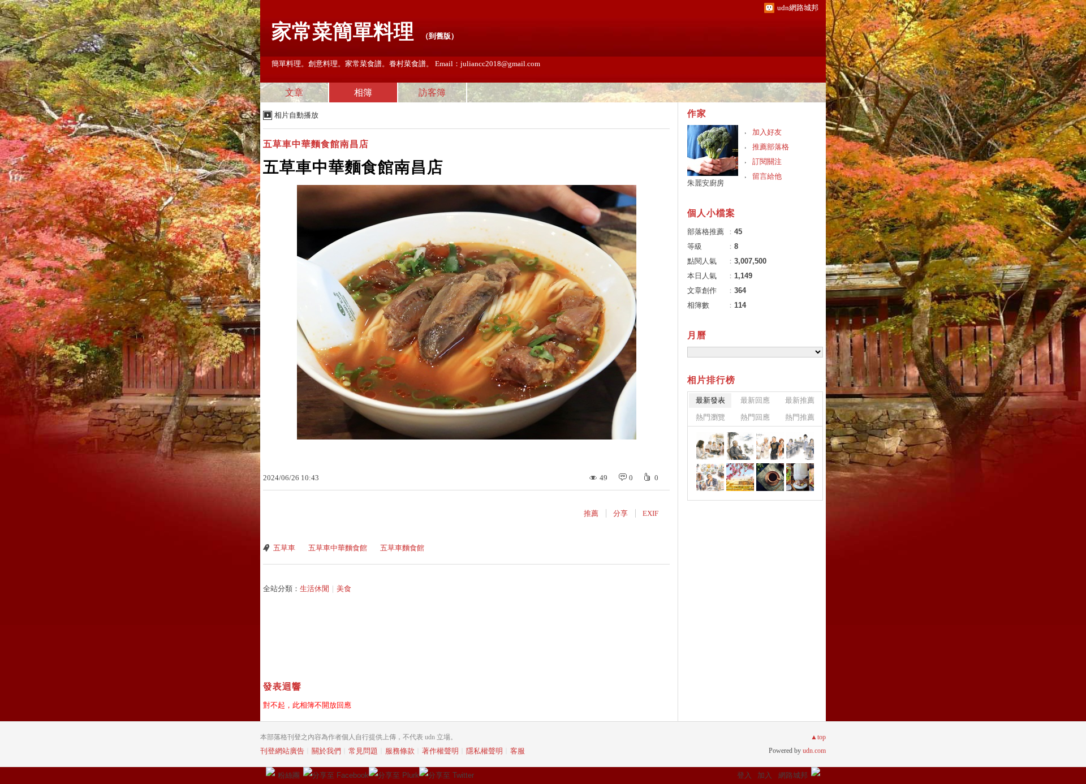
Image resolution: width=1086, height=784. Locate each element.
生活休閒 (314, 588)
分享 (620, 513)
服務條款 (400, 751)
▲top (818, 737)
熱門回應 (755, 417)
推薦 (591, 513)
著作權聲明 (440, 751)
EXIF (650, 513)
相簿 (363, 92)
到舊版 (440, 36)
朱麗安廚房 (705, 183)
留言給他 (767, 176)
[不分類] (710, 446)
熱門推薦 (800, 417)
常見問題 (363, 751)
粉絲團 (289, 775)
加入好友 (767, 132)
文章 (294, 92)
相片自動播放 (296, 115)
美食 (344, 588)
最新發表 (710, 400)
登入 (744, 775)
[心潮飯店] (800, 477)
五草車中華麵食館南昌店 (316, 144)
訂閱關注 (767, 161)
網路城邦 (793, 775)
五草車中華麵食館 (337, 548)
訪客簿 (432, 92)
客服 (517, 751)
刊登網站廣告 (282, 751)
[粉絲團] (270, 771)
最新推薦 (800, 400)
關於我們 (326, 751)
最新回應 (755, 400)
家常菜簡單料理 (343, 31)
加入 (764, 775)
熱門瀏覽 (710, 417)
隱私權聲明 (484, 751)
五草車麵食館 (402, 548)
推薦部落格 (770, 147)
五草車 (284, 548)
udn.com (814, 751)
